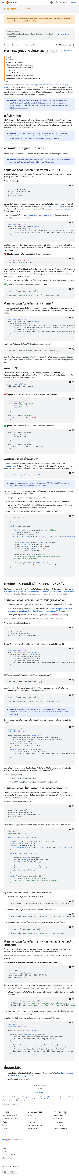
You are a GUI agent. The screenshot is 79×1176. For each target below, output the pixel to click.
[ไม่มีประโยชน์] (73, 45)
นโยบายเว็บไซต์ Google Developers (45, 1099)
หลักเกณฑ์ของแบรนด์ (60, 1129)
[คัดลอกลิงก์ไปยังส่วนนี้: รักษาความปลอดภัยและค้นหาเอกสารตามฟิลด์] (55, 304)
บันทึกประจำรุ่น (58, 1125)
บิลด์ (34, 45)
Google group (58, 1122)
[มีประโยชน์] (70, 45)
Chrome (5, 1148)
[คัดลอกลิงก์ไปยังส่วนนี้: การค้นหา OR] (20, 368)
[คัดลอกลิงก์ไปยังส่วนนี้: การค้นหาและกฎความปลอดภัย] (46, 148)
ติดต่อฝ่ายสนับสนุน (59, 1115)
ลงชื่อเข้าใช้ (73, 2)
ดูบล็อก (30, 1115)
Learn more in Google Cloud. (27, 21)
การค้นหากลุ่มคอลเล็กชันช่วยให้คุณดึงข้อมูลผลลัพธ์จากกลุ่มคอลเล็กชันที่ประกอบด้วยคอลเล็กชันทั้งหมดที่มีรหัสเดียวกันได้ (39, 591)
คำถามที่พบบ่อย (58, 1132)
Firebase (6, 45)
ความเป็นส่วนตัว (15, 1166)
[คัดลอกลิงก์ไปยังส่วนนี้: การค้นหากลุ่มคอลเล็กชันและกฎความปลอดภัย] (66, 584)
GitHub (4, 1129)
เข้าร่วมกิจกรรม (32, 1129)
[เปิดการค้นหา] (47, 2)
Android (5, 1145)
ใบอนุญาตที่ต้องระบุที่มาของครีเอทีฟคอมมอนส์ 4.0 (36, 1097)
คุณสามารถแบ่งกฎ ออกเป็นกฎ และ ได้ (33, 483)
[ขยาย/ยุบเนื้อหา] (12, 57)
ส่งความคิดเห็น (68, 50)
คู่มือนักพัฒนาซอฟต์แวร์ (9, 1115)
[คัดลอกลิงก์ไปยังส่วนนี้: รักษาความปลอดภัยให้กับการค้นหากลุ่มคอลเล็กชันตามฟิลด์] (70, 788)
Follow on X (31, 1122)
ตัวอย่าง (4, 1122)
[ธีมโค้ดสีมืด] (70, 185)
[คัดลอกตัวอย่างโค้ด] (73, 185)
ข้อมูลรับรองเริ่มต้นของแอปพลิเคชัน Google (31, 103)
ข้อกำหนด (5, 1166)
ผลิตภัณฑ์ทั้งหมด (7, 1158)
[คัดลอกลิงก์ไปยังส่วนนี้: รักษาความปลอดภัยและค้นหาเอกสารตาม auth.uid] (62, 170)
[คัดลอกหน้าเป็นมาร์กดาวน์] (53, 50)
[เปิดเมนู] (3, 2)
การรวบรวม (55, 160)
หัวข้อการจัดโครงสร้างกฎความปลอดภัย (33, 85)
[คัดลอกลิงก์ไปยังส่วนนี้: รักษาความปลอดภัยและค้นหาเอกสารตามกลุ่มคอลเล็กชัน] (67, 600)
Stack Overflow (58, 1119)
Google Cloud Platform (9, 1155)
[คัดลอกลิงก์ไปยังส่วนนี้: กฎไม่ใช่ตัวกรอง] (23, 116)
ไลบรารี (4, 1125)
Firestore (25, 9)
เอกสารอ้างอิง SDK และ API (10, 1119)
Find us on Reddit (33, 1119)
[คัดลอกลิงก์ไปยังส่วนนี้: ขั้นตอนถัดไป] (23, 1068)
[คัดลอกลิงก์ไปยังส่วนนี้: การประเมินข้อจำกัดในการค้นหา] (40, 459)
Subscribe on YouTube (35, 1125)
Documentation (10, 9)
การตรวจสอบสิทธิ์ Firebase (55, 206)
